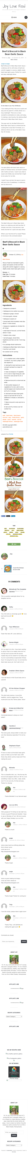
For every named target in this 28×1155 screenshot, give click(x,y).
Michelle (12, 767)
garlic (22, 417)
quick (9, 419)
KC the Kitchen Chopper (17, 688)
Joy (9, 57)
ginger (4, 419)
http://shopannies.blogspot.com (10, 851)
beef (4, 415)
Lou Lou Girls (13, 805)
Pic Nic (11, 434)
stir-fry (19, 419)
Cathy (11, 607)
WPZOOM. (14, 1151)
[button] (14, 17)
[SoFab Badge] (14, 1078)
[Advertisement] (13, 1038)
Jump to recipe (5, 63)
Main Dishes (14, 59)
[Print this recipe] (3, 248)
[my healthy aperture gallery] (14, 1053)
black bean (9, 415)
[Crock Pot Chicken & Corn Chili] (8, 568)
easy (9, 417)
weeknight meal (18, 421)
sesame (14, 419)
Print (15, 544)
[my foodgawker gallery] (14, 1058)
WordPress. (10, 1150)
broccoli (5, 417)
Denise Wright (13, 642)
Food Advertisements (14, 988)
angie (11, 838)
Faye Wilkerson (14, 627)
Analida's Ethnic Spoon (16, 670)
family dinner (16, 417)
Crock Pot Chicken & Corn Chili (18, 568)
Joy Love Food (14, 6)
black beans (17, 415)
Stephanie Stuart (14, 745)
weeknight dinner (8, 421)
